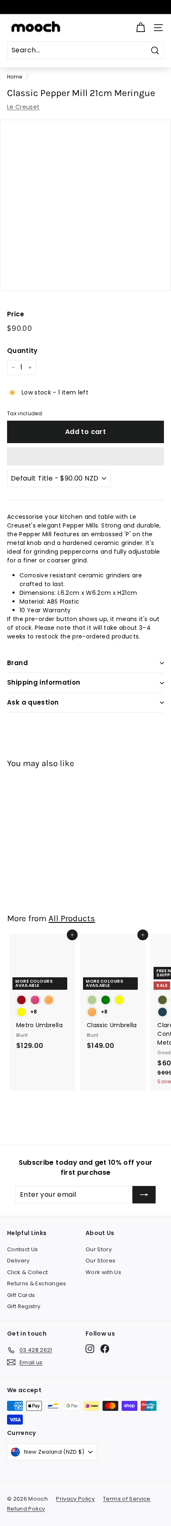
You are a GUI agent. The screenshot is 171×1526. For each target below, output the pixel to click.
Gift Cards (21, 1295)
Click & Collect (27, 1272)
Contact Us (22, 1249)
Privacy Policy (75, 1499)
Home (14, 77)
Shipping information (44, 682)
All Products (72, 918)
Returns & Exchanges (36, 1283)
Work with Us (103, 1272)
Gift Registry (24, 1306)
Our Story (99, 1249)
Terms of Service (127, 1499)
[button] (85, 456)
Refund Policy (26, 1509)
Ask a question (33, 702)
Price (15, 314)
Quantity (22, 350)
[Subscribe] (144, 1194)
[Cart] (140, 27)
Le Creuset (23, 107)
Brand (17, 662)
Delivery (18, 1261)
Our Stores (101, 1261)
